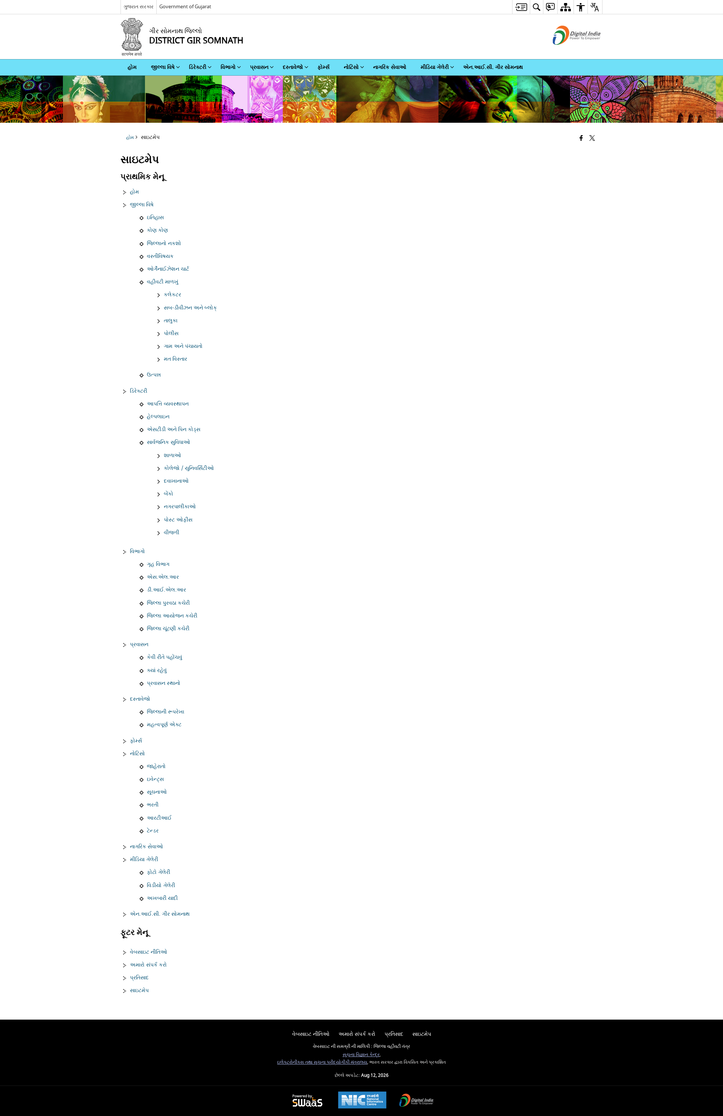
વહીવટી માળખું (162, 282)
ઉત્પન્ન (154, 375)
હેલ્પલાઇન (158, 416)
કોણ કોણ (157, 230)
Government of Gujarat (185, 6)
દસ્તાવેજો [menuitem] (293, 67)
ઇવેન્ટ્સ (155, 779)
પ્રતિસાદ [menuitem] (393, 1034)
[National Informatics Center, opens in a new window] (362, 1101)
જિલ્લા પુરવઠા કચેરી (168, 603)
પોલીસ (171, 333)
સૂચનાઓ (157, 792)
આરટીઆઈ (159, 818)
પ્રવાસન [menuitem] (259, 67)
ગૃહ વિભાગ (158, 564)
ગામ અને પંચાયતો (183, 346)
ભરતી (153, 805)
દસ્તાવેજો (140, 699)
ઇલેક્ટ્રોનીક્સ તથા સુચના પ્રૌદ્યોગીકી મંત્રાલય (322, 1062)
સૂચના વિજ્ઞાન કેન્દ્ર (361, 1055)
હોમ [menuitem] (132, 67)
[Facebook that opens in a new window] (581, 139)
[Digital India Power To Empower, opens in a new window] (416, 1101)
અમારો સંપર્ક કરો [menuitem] (357, 1034)
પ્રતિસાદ (139, 977)
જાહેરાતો (156, 766)
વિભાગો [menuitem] (228, 67)
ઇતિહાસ (155, 217)
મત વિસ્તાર (175, 359)
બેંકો (168, 494)
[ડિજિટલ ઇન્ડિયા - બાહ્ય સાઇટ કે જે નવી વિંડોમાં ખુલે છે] (567, 51)
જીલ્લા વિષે (142, 204)
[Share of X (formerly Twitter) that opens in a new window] (592, 139)
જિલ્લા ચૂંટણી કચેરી (168, 628)
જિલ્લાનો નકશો (164, 243)
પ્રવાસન (139, 644)
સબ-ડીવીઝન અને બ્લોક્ (190, 308)
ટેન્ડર (153, 831)
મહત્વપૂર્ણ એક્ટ (164, 724)
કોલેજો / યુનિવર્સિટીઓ (189, 468)
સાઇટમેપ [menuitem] (421, 1034)
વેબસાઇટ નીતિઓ (148, 952)
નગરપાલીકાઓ (180, 506)
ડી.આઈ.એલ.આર (166, 590)
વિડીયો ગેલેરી (161, 885)
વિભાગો (137, 551)
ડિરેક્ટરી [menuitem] (197, 67)
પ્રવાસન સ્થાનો (163, 683)
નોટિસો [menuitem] (351, 67)
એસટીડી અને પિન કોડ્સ (173, 429)
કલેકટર (172, 294)
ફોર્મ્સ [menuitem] (323, 67)
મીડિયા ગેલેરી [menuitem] (435, 67)
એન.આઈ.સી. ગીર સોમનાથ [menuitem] (493, 67)
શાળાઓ (172, 455)
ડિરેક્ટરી (138, 391)
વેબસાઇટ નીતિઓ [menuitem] (310, 1034)
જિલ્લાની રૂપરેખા (165, 712)
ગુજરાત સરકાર (139, 6)
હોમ (134, 192)
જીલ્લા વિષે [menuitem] (163, 67)
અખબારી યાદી (162, 898)
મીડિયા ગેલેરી (144, 859)
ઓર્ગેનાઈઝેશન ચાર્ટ (168, 269)
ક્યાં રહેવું (157, 670)
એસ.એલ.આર (163, 577)
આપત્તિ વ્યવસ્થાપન (168, 404)
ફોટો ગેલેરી (158, 872)
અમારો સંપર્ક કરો (148, 965)
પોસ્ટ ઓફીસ (178, 520)
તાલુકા (170, 320)
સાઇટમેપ (139, 990)
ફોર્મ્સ (136, 741)
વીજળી (171, 532)
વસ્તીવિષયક (160, 256)
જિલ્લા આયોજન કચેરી (172, 616)
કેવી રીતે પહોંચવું (164, 657)
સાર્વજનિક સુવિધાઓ (168, 442)
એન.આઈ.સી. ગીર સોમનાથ (160, 914)
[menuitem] (521, 7)
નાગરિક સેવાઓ (146, 846)
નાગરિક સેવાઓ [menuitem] (389, 67)
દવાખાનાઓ (176, 481)
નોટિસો (137, 753)
